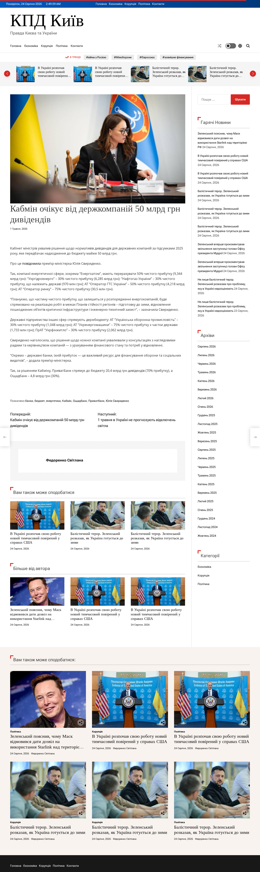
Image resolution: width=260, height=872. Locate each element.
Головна (101, 3)
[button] (7, 74)
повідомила (31, 263)
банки (29, 400)
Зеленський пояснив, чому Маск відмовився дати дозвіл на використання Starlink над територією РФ (35, 616)
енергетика (53, 400)
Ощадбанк (80, 400)
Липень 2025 (206, 458)
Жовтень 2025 (207, 432)
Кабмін (67, 400)
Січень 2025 (205, 510)
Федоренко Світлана (64, 460)
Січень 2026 (205, 406)
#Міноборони (123, 57)
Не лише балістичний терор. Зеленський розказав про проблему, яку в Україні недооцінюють (222, 284)
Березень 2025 (207, 492)
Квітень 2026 (206, 381)
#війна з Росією (96, 57)
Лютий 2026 (205, 398)
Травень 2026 (207, 372)
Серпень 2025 (207, 449)
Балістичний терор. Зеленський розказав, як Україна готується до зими (112, 74)
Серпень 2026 (207, 346)
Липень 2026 (206, 355)
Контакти (158, 3)
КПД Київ (47, 20)
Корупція (130, 3)
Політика (144, 3)
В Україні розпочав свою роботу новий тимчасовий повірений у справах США (54, 74)
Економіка (115, 3)
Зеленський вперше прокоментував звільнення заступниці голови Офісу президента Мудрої (221, 249)
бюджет (40, 400)
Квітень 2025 (206, 484)
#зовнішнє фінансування (177, 57)
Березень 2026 (207, 389)
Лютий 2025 (205, 501)
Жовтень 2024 (207, 535)
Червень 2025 (207, 467)
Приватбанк (96, 400)
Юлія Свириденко (117, 400)
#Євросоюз (147, 57)
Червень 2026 (207, 363)
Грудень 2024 (206, 518)
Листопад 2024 (208, 527)
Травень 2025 (207, 475)
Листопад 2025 (208, 424)
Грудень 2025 (206, 415)
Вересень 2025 (207, 441)
